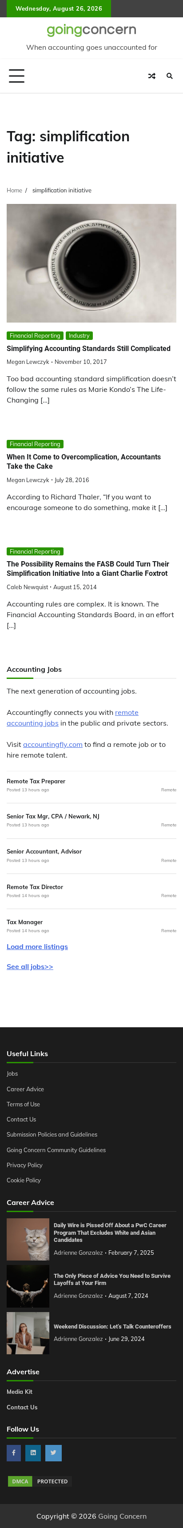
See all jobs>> (30, 966)
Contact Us (21, 1119)
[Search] (169, 76)
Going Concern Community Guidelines (56, 1149)
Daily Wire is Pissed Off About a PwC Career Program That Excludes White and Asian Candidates (110, 1232)
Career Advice (25, 1089)
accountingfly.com (53, 744)
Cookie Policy (24, 1180)
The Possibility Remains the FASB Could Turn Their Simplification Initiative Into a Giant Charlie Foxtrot (88, 569)
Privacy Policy (25, 1165)
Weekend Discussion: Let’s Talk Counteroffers (112, 1326)
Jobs (12, 1073)
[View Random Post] (152, 76)
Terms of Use (23, 1104)
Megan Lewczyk (28, 361)
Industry (79, 335)
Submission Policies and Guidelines (52, 1134)
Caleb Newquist (27, 586)
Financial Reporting (35, 335)
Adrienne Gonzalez (78, 1252)
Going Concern (122, 1516)
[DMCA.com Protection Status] (40, 1485)
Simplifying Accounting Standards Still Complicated (89, 348)
